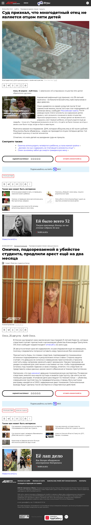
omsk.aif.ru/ (19, 324)
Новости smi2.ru (9, 239)
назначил (36, 373)
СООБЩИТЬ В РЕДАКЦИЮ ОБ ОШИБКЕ (30, 483)
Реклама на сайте (24, 481)
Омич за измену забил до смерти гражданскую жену (42, 150)
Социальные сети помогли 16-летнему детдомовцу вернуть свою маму (25, 207)
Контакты (82, 481)
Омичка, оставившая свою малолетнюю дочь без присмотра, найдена (27, 200)
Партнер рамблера (36, 516)
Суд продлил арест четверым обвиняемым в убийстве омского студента (27, 434)
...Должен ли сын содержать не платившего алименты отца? (46, 148)
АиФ (55, 80)
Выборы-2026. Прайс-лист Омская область (62, 481)
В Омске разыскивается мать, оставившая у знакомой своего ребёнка (27, 193)
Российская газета (69, 111)
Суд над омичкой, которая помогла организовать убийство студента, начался (70, 427)
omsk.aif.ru (50, 345)
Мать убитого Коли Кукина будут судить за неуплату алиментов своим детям (70, 200)
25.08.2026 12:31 (7, 246)
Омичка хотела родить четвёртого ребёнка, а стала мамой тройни (48, 146)
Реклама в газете (39, 481)
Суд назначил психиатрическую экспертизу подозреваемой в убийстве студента (27, 427)
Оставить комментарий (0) (72, 159)
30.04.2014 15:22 (7, 9)
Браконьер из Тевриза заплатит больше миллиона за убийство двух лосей (25, 441)
